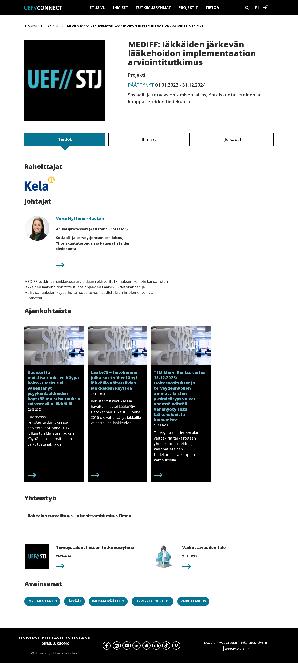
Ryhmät (52, 25)
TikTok (166, 646)
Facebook (107, 646)
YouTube (126, 646)
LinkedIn (136, 646)
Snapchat (146, 646)
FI (257, 7)
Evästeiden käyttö (254, 643)
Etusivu (98, 7)
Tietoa (212, 7)
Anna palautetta (237, 648)
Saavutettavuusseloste (221, 643)
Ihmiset (120, 7)
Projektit (188, 7)
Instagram (117, 646)
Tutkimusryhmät (153, 7)
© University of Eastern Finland (55, 645)
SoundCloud (156, 646)
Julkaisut (233, 139)
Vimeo (176, 646)
